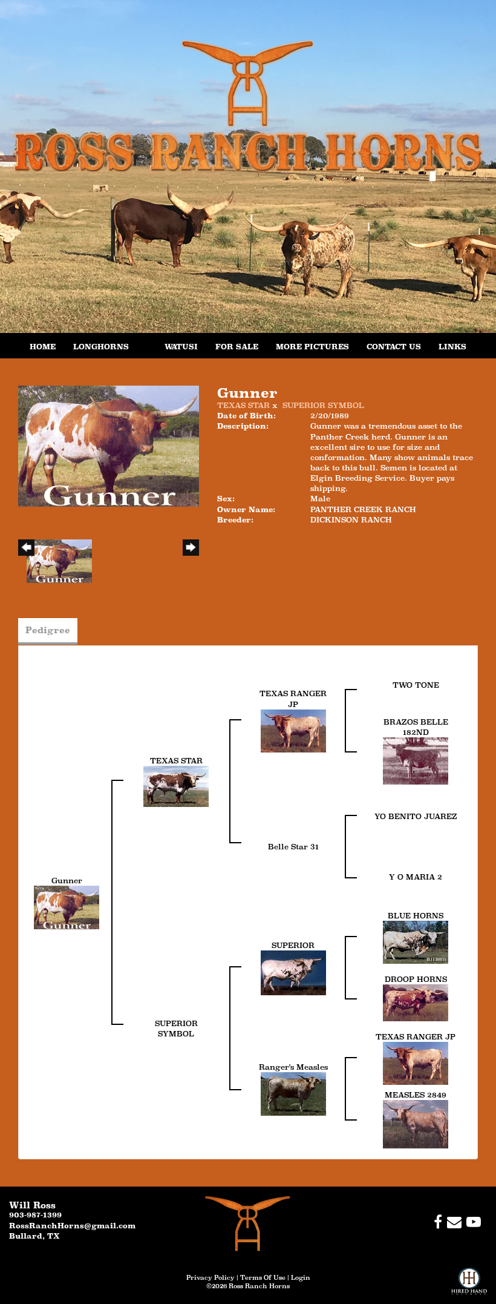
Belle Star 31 (293, 846)
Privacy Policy (210, 1277)
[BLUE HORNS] (415, 941)
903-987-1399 (35, 1214)
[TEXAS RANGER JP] (293, 729)
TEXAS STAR (243, 405)
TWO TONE (416, 685)
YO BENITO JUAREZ (415, 816)
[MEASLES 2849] (415, 1123)
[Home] (247, 1223)
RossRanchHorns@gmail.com (72, 1225)
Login (300, 1277)
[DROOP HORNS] (415, 1002)
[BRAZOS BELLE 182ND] (415, 760)
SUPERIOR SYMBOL (323, 405)
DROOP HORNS (416, 979)
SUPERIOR (293, 945)
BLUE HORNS (415, 915)
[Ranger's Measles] (293, 1093)
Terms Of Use (263, 1277)
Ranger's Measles (293, 1067)
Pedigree (47, 630)
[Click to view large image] (108, 445)
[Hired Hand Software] (469, 1286)
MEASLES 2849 (415, 1094)
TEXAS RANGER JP (415, 1036)
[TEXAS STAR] (176, 785)
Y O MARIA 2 (415, 876)
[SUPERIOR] (293, 971)
